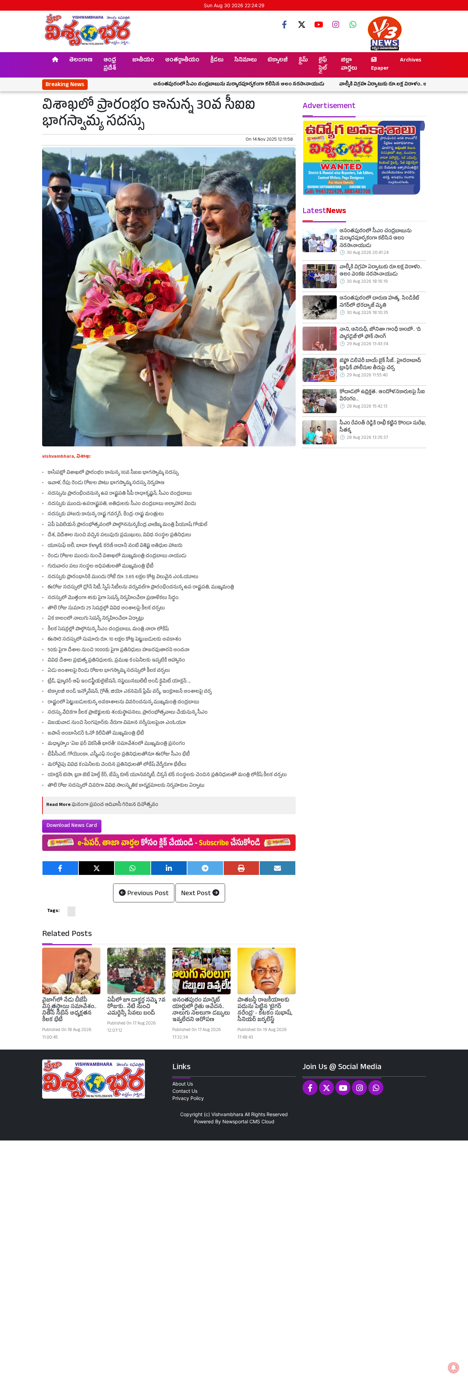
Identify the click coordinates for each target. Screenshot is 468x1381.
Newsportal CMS (241, 1121)
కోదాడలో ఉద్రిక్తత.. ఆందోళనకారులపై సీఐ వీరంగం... (382, 396)
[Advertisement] (205, 1259)
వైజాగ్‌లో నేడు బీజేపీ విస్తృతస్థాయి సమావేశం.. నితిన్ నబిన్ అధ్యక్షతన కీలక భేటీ (69, 1011)
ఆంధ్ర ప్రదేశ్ (109, 65)
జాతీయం (143, 61)
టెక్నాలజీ (278, 61)
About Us (182, 1084)
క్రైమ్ (303, 61)
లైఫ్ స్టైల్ (323, 65)
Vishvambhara (227, 1114)
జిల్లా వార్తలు (349, 65)
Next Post (196, 894)
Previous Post (147, 894)
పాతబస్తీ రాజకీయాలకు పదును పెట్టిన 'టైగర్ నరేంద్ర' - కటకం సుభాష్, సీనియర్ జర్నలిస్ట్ (264, 1011)
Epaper (380, 69)
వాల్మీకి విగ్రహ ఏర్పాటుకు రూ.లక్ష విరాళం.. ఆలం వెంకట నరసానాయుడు (366, 84)
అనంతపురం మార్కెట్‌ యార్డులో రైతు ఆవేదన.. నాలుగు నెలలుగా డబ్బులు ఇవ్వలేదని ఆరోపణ (201, 1011)
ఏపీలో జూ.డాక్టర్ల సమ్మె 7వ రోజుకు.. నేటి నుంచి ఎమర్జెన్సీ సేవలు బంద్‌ (136, 1007)
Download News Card (72, 826)
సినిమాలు (245, 61)
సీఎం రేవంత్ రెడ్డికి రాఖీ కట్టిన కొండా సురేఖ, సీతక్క (383, 427)
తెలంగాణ (81, 61)
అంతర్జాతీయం (182, 61)
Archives (410, 61)
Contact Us (184, 1091)
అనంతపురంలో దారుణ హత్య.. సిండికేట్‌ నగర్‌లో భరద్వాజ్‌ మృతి (379, 302)
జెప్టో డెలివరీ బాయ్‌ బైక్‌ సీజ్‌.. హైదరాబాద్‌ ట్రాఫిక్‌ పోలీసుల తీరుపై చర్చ (380, 365)
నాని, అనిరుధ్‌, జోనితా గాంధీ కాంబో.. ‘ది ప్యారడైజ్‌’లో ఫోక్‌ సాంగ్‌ (380, 334)
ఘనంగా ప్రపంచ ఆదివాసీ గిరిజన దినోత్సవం (115, 805)
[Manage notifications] (453, 1367)
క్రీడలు (216, 61)
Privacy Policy (188, 1098)
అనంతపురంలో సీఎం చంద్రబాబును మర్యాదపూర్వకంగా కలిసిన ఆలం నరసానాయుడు (194, 84)
